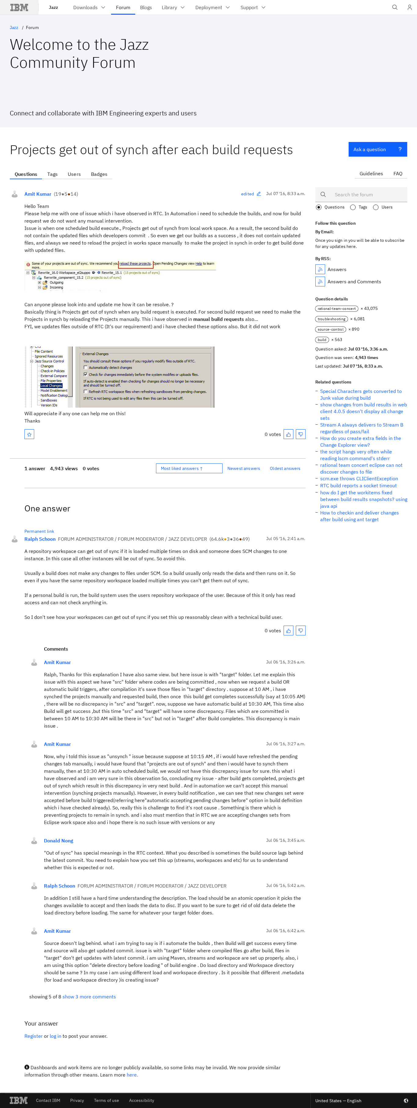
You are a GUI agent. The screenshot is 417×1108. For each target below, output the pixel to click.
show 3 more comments (89, 997)
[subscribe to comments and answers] (320, 281)
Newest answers (243, 468)
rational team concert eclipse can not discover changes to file (361, 468)
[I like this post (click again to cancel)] (288, 434)
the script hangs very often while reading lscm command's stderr (356, 455)
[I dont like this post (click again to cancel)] (301, 434)
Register (33, 1036)
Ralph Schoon (40, 539)
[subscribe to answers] (320, 269)
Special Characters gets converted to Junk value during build (361, 394)
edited (247, 194)
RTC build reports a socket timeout (358, 485)
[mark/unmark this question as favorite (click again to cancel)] (29, 434)
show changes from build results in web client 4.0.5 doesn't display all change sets (363, 411)
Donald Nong (58, 840)
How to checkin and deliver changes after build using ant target (359, 516)
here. (132, 1075)
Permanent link (39, 531)
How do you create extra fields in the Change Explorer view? (360, 441)
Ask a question (370, 149)
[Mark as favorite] (29, 434)
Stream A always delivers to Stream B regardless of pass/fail (361, 428)
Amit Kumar (37, 194)
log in (55, 1036)
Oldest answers (285, 468)
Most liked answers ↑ (182, 468)
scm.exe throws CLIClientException (359, 478)
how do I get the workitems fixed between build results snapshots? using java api (363, 499)
